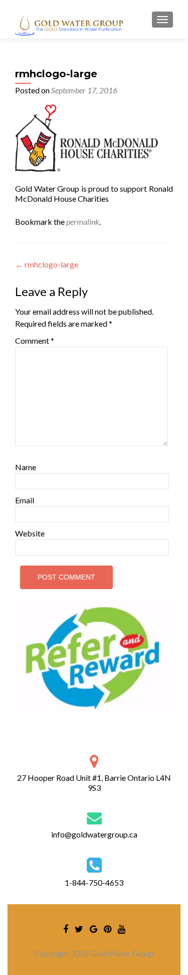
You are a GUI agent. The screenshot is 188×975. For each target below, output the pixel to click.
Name (25, 467)
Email (24, 500)
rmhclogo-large (46, 264)
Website (30, 533)
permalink (82, 221)
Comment (34, 340)
